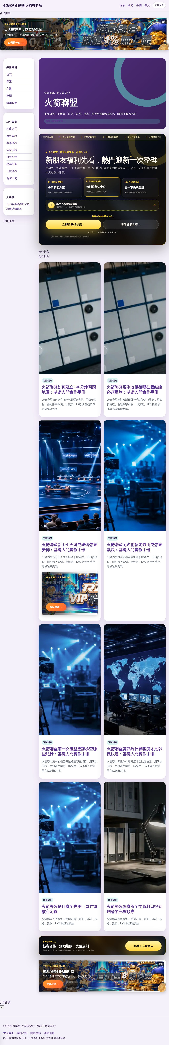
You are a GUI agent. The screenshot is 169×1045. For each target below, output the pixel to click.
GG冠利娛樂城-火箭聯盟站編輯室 (18, 206)
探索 (122, 5)
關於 (147, 5)
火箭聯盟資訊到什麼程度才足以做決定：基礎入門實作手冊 (134, 751)
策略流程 (11, 150)
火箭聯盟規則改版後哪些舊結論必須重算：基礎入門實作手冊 (134, 389)
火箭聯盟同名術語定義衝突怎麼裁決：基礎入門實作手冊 (134, 547)
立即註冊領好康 (73, 224)
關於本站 (35, 1033)
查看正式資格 (143, 946)
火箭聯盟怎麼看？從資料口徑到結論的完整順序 (134, 909)
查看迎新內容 (131, 224)
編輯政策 (11, 103)
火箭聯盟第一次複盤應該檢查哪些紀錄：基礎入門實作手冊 (69, 751)
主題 (130, 5)
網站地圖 (49, 1033)
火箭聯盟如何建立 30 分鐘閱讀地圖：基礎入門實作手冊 (69, 389)
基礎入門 (11, 128)
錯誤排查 (11, 164)
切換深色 (159, 5)
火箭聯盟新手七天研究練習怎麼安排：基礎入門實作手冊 (69, 547)
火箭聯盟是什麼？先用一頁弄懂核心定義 (69, 909)
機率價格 (11, 143)
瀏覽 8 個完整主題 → (56, 121)
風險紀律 (11, 157)
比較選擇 (11, 171)
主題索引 (8, 1033)
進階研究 (11, 178)
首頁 (9, 74)
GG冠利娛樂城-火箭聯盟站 (22, 5)
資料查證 (11, 136)
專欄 (139, 5)
